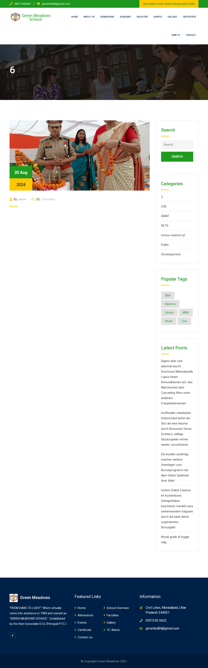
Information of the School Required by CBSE (169, 3)
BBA (168, 295)
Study (168, 321)
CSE (164, 206)
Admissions (107, 16)
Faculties (142, 16)
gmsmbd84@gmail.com (56, 3)
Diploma (170, 304)
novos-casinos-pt (173, 235)
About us (89, 16)
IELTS (164, 225)
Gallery (172, 16)
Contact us (85, 637)
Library (169, 312)
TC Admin (113, 630)
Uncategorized (170, 254)
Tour (184, 321)
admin (22, 199)
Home (74, 16)
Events (158, 16)
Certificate (189, 16)
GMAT (165, 216)
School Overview (118, 608)
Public (165, 245)
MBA (186, 312)
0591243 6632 (156, 620)
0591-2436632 (22, 3)
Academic (125, 16)
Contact (191, 35)
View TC (175, 35)
